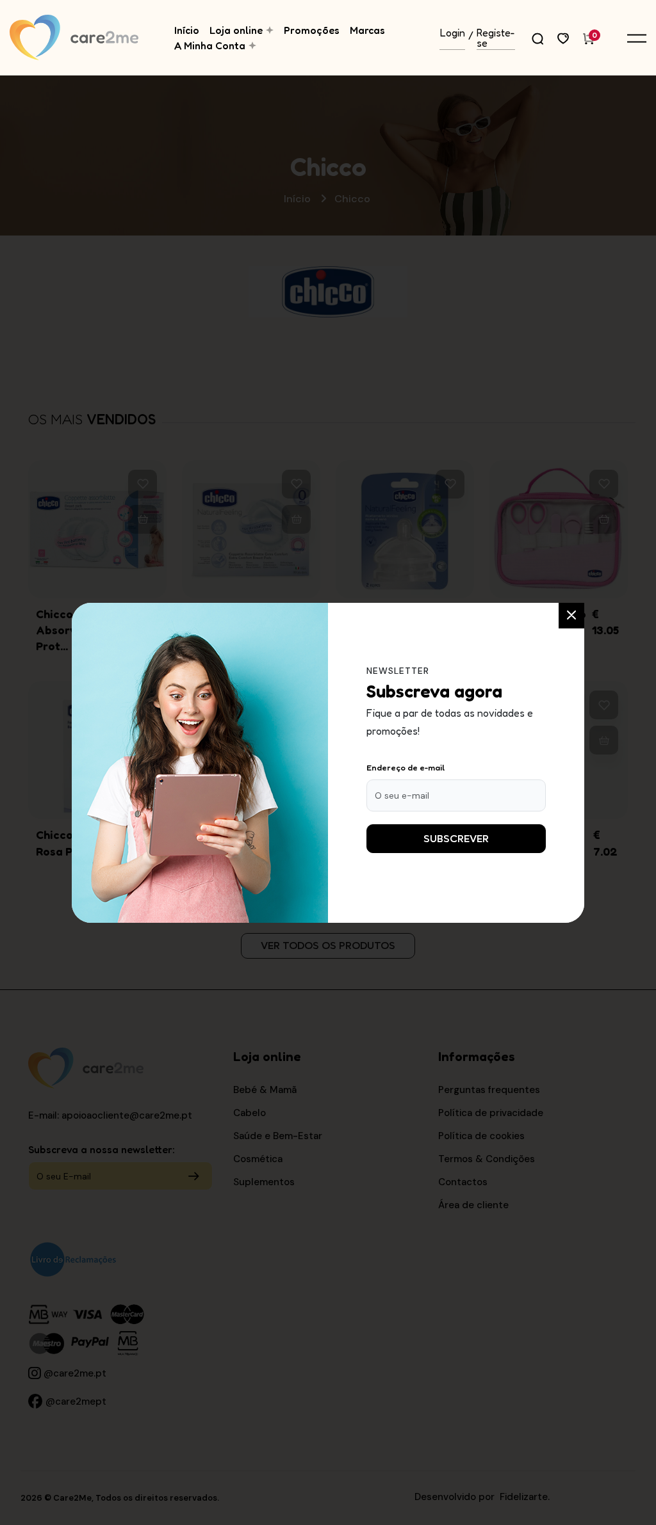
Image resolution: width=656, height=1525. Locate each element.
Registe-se (496, 38)
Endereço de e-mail (405, 767)
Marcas (367, 30)
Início (186, 30)
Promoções (312, 30)
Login (452, 33)
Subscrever (456, 838)
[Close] (571, 615)
